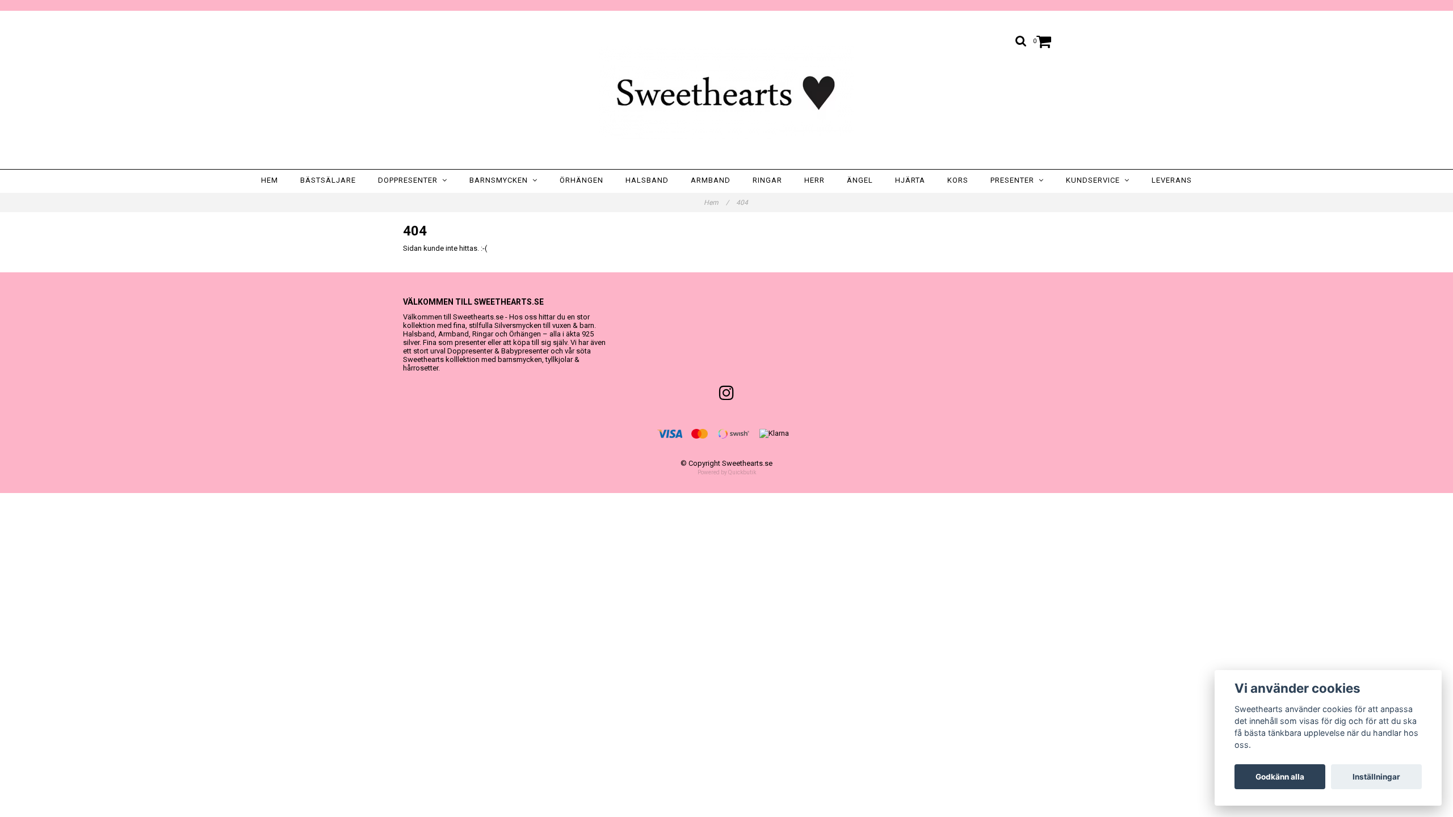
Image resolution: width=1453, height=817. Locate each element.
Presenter (1014, 180)
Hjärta (910, 180)
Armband (710, 180)
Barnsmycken (500, 180)
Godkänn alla (1279, 776)
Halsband (647, 180)
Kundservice (1095, 180)
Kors (957, 180)
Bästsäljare (328, 180)
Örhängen (581, 180)
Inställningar (1376, 776)
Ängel (860, 180)
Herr (814, 180)
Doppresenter (410, 180)
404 (743, 203)
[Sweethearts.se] (726, 92)
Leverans (1172, 180)
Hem (269, 180)
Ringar (767, 180)
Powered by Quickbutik (727, 472)
